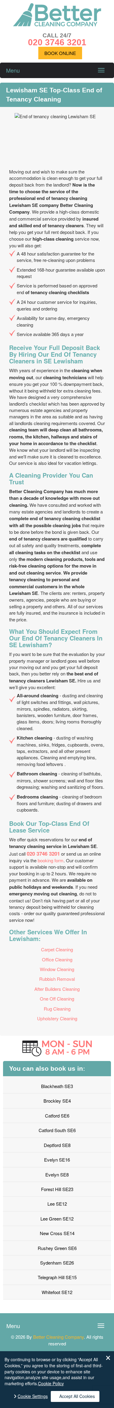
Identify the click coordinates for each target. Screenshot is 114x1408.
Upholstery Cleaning (57, 1018)
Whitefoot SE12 (57, 1292)
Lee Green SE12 (57, 1218)
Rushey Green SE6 (57, 1248)
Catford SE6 (57, 1115)
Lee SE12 (57, 1203)
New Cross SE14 (57, 1233)
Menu (13, 70)
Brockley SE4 (57, 1100)
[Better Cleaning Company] (57, 24)
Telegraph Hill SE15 (57, 1277)
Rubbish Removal (57, 979)
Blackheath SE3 (57, 1086)
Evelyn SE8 (57, 1174)
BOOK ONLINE (60, 53)
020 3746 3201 (43, 853)
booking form (51, 860)
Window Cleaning (57, 969)
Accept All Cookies (77, 1396)
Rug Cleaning (57, 1008)
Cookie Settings (33, 1396)
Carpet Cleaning (57, 949)
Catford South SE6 (57, 1130)
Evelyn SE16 (57, 1159)
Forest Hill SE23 (57, 1189)
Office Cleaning (57, 959)
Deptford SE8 (57, 1145)
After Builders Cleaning (57, 989)
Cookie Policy (51, 1383)
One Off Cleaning (57, 998)
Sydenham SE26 (57, 1262)
